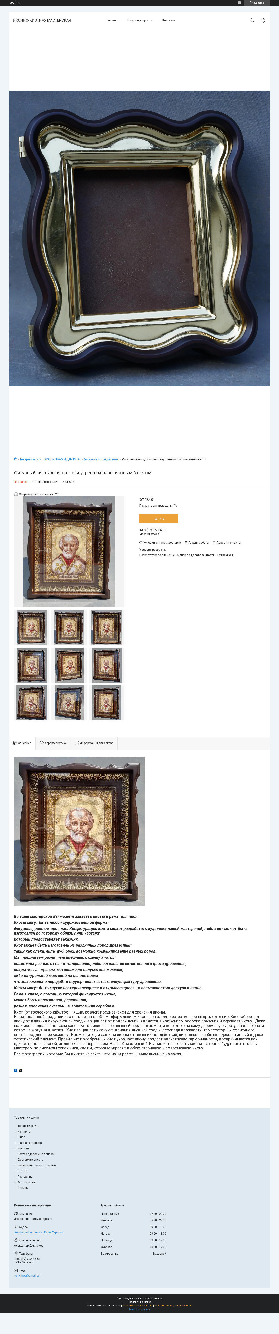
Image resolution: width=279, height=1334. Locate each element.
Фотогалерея (27, 1182)
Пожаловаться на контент (137, 1305)
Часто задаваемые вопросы (37, 1154)
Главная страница (30, 1142)
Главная (111, 20)
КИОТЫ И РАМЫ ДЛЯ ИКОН (63, 459)
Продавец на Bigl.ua (139, 1302)
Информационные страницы (37, 1165)
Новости (23, 1148)
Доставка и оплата (30, 1159)
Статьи (22, 1171)
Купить (159, 518)
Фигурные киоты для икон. (101, 459)
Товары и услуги (137, 20)
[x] (20, 1071)
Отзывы (23, 1187)
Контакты (168, 20)
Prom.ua (157, 1298)
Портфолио (25, 1176)
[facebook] (15, 1071)
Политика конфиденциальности (173, 1305)
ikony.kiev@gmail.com (28, 1275)
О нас (21, 1137)
